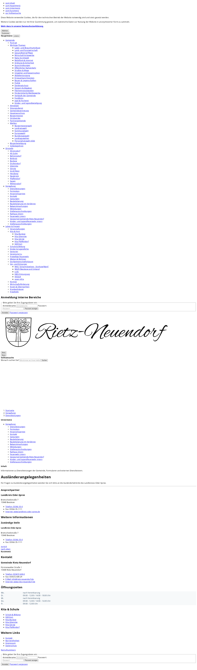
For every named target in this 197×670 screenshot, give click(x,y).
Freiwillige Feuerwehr (19, 256)
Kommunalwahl (22, 131)
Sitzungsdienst (16, 108)
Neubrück (14, 176)
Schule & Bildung (17, 246)
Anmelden (5, 313)
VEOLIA (18, 276)
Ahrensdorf (15, 151)
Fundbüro (19, 98)
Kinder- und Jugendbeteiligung (28, 103)
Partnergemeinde (18, 120)
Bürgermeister (16, 115)
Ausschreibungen (22, 65)
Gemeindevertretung (19, 110)
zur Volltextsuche (13, 13)
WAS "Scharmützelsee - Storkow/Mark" (32, 266)
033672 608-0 (15, 574)
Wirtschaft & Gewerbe (24, 55)
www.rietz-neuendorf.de (20, 581)
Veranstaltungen (17, 229)
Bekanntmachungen (19, 206)
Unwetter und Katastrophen (27, 73)
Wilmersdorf (15, 183)
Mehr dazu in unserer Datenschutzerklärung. (22, 26)
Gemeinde (10, 40)
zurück (4, 546)
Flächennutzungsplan (24, 90)
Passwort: (42, 305)
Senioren (14, 251)
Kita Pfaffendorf (22, 241)
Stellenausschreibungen (21, 211)
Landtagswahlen (22, 138)
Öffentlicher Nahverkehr (25, 68)
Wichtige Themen (18, 45)
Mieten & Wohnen (18, 259)
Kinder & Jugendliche (19, 249)
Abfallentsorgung (22, 75)
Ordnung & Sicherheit (24, 63)
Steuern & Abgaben (23, 88)
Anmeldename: (9, 305)
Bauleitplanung (16, 201)
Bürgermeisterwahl (23, 126)
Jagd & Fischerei (22, 100)
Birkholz (13, 158)
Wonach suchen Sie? (10, 360)
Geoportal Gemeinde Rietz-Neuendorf (27, 219)
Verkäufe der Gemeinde (25, 95)
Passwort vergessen (19, 312)
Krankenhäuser (17, 289)
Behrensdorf (15, 156)
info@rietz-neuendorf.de (19, 579)
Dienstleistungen (17, 188)
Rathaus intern (16, 214)
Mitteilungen (15, 209)
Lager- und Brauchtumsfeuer (27, 48)
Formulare (14, 191)
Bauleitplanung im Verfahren (23, 203)
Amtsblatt (14, 105)
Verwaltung (10, 186)
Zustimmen (5, 33)
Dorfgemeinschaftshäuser (21, 261)
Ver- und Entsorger (18, 264)
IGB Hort (18, 244)
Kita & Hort (15, 231)
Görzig (13, 168)
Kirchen (13, 281)
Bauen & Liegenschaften (25, 80)
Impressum (10, 643)
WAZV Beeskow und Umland (27, 269)
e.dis (17, 271)
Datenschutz (11, 645)
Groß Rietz (14, 171)
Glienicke (14, 166)
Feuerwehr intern (18, 216)
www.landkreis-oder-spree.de (22, 511)
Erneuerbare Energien (24, 78)
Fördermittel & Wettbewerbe (27, 93)
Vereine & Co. (16, 254)
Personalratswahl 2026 (25, 141)
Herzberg (14, 173)
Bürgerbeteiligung (18, 143)
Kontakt (13, 196)
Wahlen (13, 123)
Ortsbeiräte (15, 118)
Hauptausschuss (17, 113)
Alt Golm (14, 153)
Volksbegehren (16, 146)
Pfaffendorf (15, 178)
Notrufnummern (8, 650)
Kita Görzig (19, 239)
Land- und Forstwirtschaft (26, 50)
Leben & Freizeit (12, 226)
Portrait (13, 43)
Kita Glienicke (21, 236)
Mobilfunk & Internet (24, 60)
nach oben (5, 549)
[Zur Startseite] (86, 350)
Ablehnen (5, 31)
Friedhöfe (14, 292)
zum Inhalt (10, 3)
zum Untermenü (12, 8)
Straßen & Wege (22, 70)
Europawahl (20, 133)
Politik (17, 83)
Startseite (9, 410)
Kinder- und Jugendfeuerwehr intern (26, 221)
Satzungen (14, 198)
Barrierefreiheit (12, 640)
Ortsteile (9, 148)
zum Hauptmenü (12, 5)
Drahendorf (15, 163)
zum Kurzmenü (12, 10)
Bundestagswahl (22, 136)
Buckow (13, 161)
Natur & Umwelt (22, 58)
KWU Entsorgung (22, 274)
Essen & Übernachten (19, 286)
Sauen (13, 181)
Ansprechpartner (17, 193)
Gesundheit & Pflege (24, 53)
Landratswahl (21, 128)
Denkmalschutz (21, 85)
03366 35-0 (14, 506)
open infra (19, 279)
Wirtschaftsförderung (19, 284)
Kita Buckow (20, 234)
